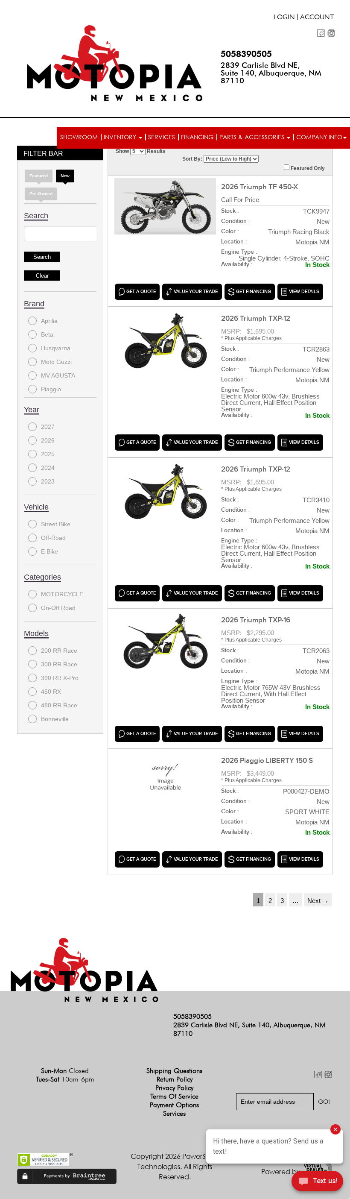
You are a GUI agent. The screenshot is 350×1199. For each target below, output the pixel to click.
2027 (48, 426)
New (65, 175)
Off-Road (53, 537)
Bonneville (55, 718)
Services (161, 137)
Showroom (79, 137)
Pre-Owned (40, 193)
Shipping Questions (174, 1071)
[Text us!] (317, 1182)
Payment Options (174, 1105)
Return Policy (174, 1079)
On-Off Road (58, 607)
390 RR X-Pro (60, 677)
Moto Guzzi (56, 361)
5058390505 (246, 54)
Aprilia (49, 320)
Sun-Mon (65, 1071)
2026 (48, 440)
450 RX (51, 691)
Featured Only (307, 168)
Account (317, 18)
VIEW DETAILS (304, 291)
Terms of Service (174, 1096)
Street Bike (55, 524)
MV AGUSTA (58, 375)
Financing (197, 137)
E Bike (49, 551)
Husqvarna (55, 348)
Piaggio (51, 389)
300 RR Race (59, 664)
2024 (48, 467)
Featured (38, 175)
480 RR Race (59, 705)
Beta (47, 334)
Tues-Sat (65, 1079)
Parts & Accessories (252, 137)
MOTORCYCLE (62, 594)
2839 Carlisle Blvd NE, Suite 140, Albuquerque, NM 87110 (271, 73)
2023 (48, 481)
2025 (48, 454)
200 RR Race (59, 650)
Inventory (121, 137)
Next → (318, 900)
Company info (319, 137)
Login (284, 18)
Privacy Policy (174, 1088)
